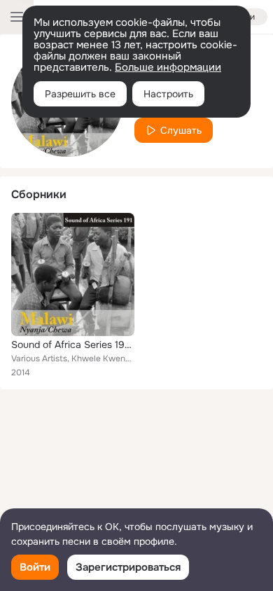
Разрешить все (80, 94)
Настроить (168, 94)
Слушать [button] (181, 130)
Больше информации (168, 67)
